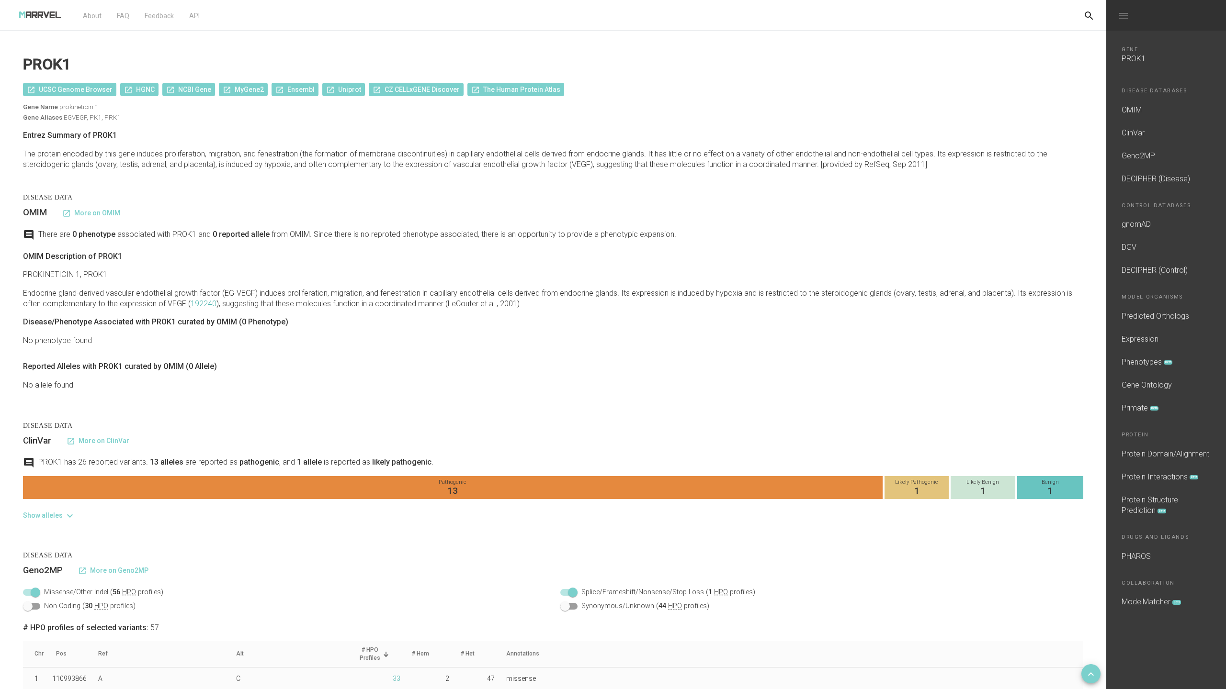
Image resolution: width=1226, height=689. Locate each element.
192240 (203, 303)
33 (396, 678)
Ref (103, 653)
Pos (61, 653)
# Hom (420, 653)
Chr (39, 653)
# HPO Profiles (370, 653)
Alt (240, 653)
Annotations (522, 653)
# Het (468, 653)
